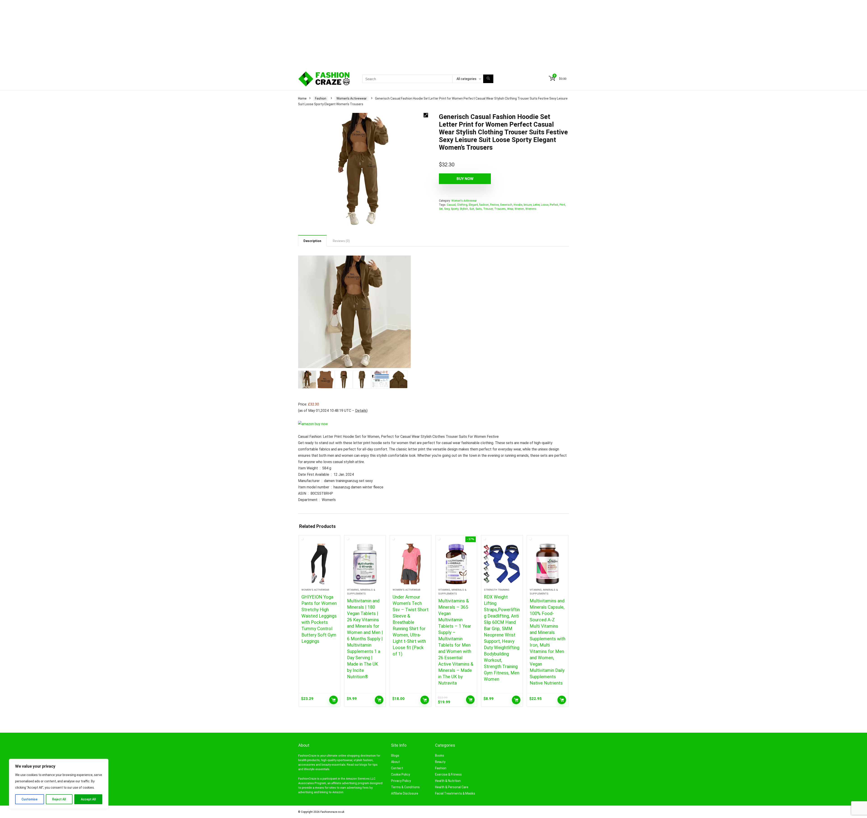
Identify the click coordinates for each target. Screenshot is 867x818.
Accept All (88, 799)
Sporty (454, 208)
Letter (536, 204)
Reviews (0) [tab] (341, 241)
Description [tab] (312, 241)
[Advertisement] (433, 33)
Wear (510, 208)
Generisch (506, 204)
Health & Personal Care (451, 787)
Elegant (473, 204)
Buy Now (465, 178)
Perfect (554, 204)
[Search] (488, 79)
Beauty (440, 762)
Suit (471, 208)
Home (302, 98)
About (395, 762)
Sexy (447, 208)
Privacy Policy (401, 781)
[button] (426, 115)
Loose (544, 204)
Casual (451, 204)
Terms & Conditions (405, 787)
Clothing (462, 204)
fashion (484, 204)
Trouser (488, 208)
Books (439, 755)
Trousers (500, 208)
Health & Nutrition (448, 781)
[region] (58, 784)
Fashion (320, 98)
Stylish (464, 208)
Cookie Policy (400, 774)
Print (562, 204)
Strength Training (496, 589)
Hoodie (518, 204)
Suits (478, 208)
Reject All (59, 799)
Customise (29, 799)
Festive (494, 204)
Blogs (395, 755)
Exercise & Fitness (448, 774)
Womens (530, 208)
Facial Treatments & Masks (455, 793)
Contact (397, 768)
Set (441, 208)
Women (519, 208)
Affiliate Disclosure (404, 793)
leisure (528, 204)
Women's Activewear (351, 98)
